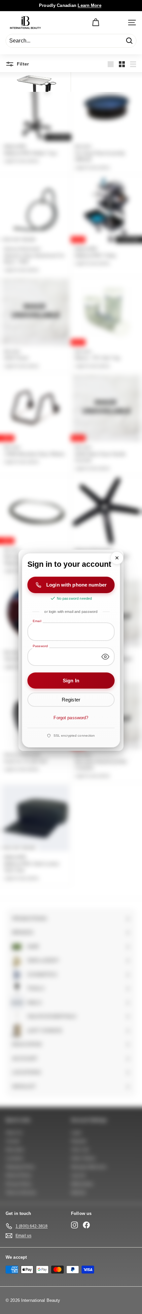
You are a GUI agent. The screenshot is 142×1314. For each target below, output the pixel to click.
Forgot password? (70, 718)
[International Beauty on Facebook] (86, 1225)
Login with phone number (76, 585)
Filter (22, 63)
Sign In (71, 680)
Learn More (89, 5)
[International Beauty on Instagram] (74, 1225)
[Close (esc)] (117, 558)
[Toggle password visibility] (105, 656)
